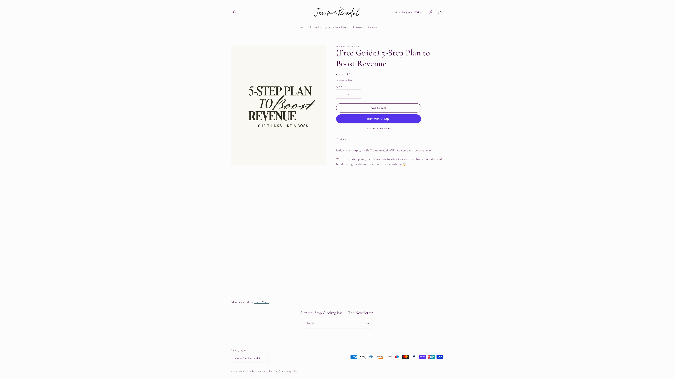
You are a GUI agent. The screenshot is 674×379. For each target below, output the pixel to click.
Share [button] (343, 138)
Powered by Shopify (271, 371)
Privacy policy (291, 371)
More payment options (378, 128)
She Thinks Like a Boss (250, 371)
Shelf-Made (261, 302)
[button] (235, 12)
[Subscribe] (367, 323)
